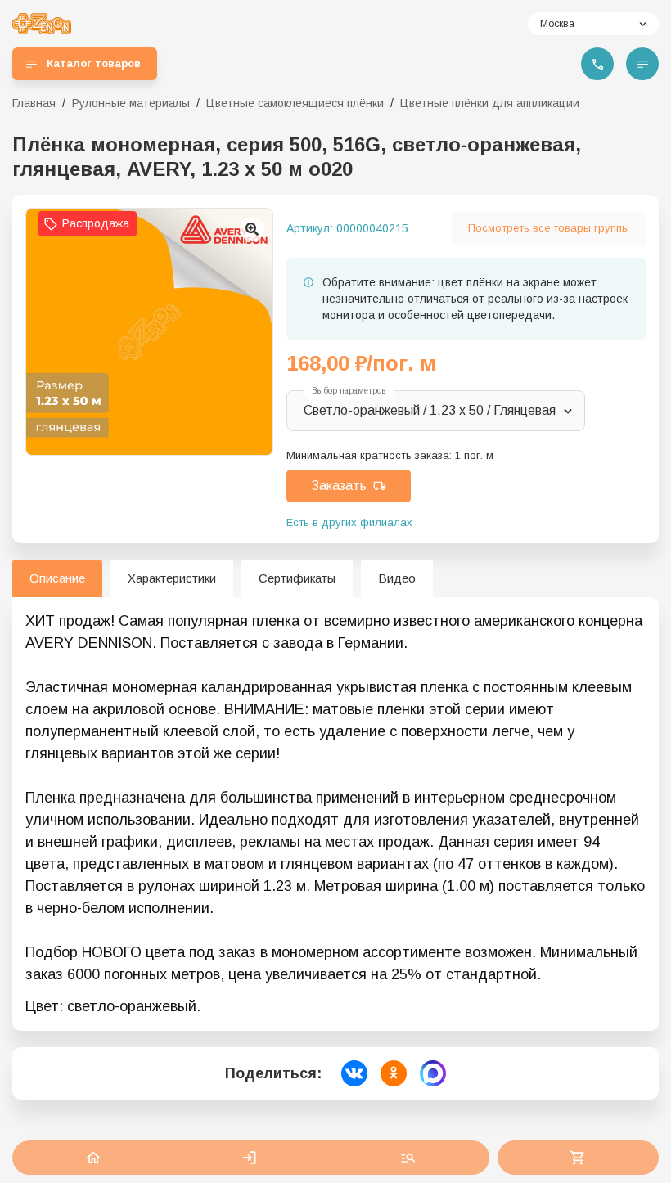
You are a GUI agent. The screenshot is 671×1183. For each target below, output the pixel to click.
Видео (397, 578)
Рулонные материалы (131, 103)
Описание (57, 578)
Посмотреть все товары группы (548, 228)
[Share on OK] (394, 1073)
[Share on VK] (354, 1073)
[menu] (642, 63)
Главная (34, 103)
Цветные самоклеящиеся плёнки (295, 103)
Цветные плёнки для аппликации (489, 103)
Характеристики (172, 578)
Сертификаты (297, 578)
